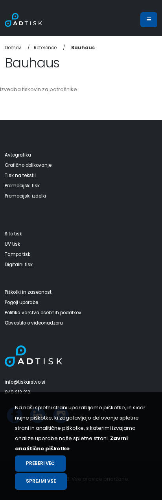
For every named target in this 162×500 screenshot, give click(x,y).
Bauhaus (83, 48)
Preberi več (40, 463)
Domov (13, 48)
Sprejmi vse (41, 481)
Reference (45, 48)
